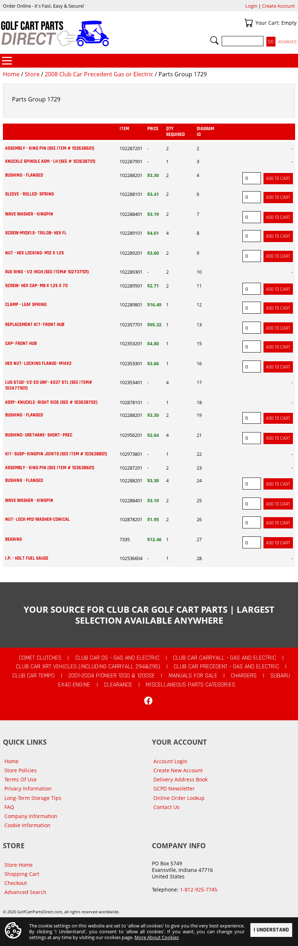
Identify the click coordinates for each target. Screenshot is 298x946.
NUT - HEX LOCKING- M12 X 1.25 (34, 253)
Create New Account (178, 770)
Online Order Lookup (179, 797)
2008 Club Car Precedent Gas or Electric (99, 74)
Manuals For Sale (193, 676)
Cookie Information (27, 825)
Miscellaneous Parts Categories (190, 685)
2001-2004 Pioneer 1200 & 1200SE (111, 676)
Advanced (287, 42)
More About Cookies (156, 937)
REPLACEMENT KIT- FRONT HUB (34, 324)
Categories (7, 61)
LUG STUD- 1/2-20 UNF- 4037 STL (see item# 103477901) (48, 385)
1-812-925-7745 (198, 889)
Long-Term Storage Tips (32, 797)
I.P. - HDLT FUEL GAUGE (26, 558)
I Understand (271, 930)
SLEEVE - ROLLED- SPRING (29, 194)
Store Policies (20, 770)
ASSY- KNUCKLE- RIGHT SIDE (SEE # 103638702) (51, 402)
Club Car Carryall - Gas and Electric (224, 658)
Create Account (278, 6)
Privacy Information (28, 788)
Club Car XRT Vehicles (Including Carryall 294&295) (88, 667)
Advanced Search (25, 892)
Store (32, 74)
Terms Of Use (20, 779)
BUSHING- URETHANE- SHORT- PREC (38, 435)
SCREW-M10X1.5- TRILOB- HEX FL (36, 233)
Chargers (244, 676)
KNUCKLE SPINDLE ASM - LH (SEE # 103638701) (50, 161)
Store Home (18, 864)
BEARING (13, 539)
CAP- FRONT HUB (21, 343)
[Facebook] (148, 701)
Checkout (15, 882)
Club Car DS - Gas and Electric (117, 658)
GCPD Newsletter (174, 788)
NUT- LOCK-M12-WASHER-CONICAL (37, 519)
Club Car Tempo (33, 676)
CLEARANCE (118, 685)
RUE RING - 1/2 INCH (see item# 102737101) (47, 272)
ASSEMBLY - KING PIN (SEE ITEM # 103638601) (49, 148)
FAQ (9, 807)
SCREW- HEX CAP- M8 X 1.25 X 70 (36, 286)
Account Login (170, 761)
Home (11, 74)
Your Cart (248, 23)
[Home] (74, 33)
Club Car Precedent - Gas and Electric (226, 667)
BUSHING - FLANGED (24, 175)
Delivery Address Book (180, 779)
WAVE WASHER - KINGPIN (29, 214)
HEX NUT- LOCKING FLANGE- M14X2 (38, 363)
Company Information (30, 816)
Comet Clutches (40, 658)
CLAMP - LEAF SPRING (26, 304)
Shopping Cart (21, 873)
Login (251, 6)
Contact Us (166, 807)
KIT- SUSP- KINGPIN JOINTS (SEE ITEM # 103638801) (56, 454)
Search (214, 40)
